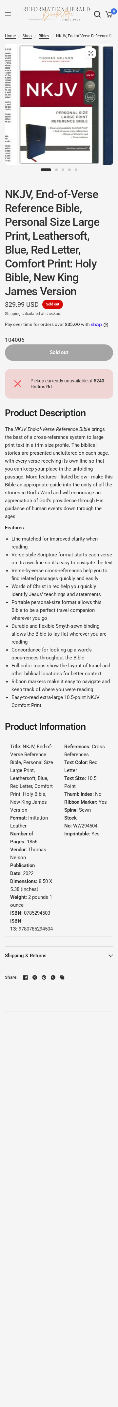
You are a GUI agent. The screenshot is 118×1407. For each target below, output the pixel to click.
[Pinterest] (44, 977)
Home (10, 36)
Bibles (44, 36)
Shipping (13, 313)
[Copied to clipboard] (62, 977)
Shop (27, 36)
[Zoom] (91, 53)
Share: (11, 977)
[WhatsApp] (53, 977)
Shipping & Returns (26, 956)
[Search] (97, 14)
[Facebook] (26, 977)
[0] (108, 14)
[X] (35, 977)
